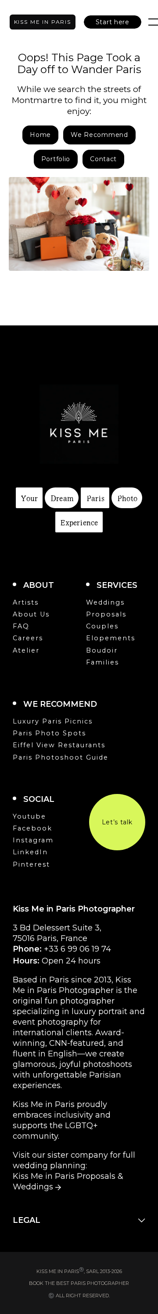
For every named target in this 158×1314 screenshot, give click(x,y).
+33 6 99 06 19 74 (77, 949)
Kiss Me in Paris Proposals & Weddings (68, 1181)
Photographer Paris (42, 22)
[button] (112, 22)
